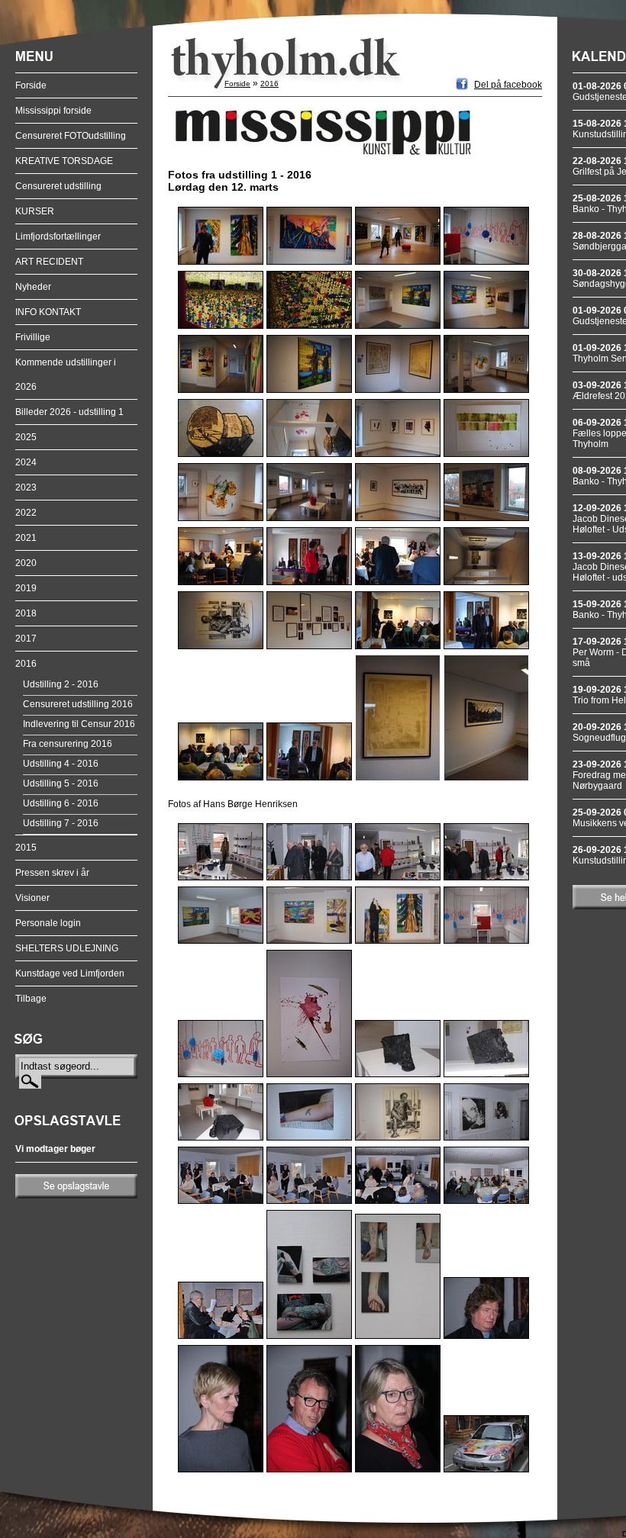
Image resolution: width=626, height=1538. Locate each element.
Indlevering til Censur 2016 (79, 724)
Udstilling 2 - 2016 (60, 684)
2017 (26, 638)
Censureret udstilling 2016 (78, 704)
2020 (26, 563)
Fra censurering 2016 (67, 743)
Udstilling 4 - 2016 (60, 763)
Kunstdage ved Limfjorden (69, 973)
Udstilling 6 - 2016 (60, 803)
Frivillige (32, 337)
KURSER (34, 211)
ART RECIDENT (49, 261)
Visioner (32, 898)
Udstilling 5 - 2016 (60, 783)
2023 (26, 487)
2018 (26, 613)
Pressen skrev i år (52, 872)
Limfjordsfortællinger (58, 236)
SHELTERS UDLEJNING (66, 948)
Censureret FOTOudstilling (70, 135)
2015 (26, 847)
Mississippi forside (53, 110)
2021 (26, 538)
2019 (26, 588)
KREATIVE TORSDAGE (64, 161)
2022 (26, 512)
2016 (26, 663)
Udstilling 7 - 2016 (60, 823)
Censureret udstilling (58, 186)
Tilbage (31, 998)
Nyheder (33, 287)
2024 (26, 462)
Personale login (48, 923)
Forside (31, 85)
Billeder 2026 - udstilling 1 (69, 412)
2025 (26, 437)
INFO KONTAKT (48, 312)
